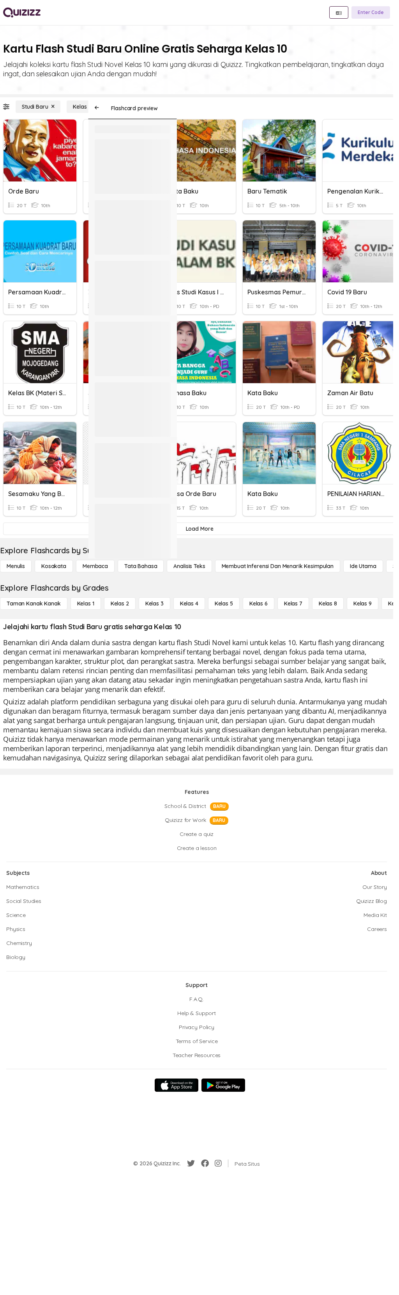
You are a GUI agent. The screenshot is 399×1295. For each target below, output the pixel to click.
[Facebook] (205, 1163)
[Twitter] (191, 1163)
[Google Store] (223, 1085)
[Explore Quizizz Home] (22, 12)
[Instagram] (218, 1163)
